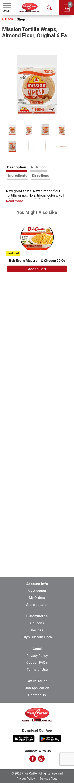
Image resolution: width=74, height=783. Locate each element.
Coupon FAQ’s (37, 662)
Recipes (37, 630)
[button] (12, 129)
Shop (21, 19)
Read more (14, 201)
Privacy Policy (37, 656)
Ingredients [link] (17, 175)
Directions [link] (40, 175)
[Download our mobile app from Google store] (50, 738)
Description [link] (16, 167)
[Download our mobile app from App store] (24, 738)
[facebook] (32, 760)
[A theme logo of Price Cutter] (29, 7)
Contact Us (37, 695)
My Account (37, 591)
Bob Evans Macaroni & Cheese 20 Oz (37, 261)
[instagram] (41, 760)
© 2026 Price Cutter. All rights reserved (37, 773)
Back (8, 19)
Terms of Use (37, 669)
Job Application (37, 688)
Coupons (37, 623)
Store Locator (37, 605)
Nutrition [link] (38, 167)
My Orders (37, 598)
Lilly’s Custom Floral (37, 637)
